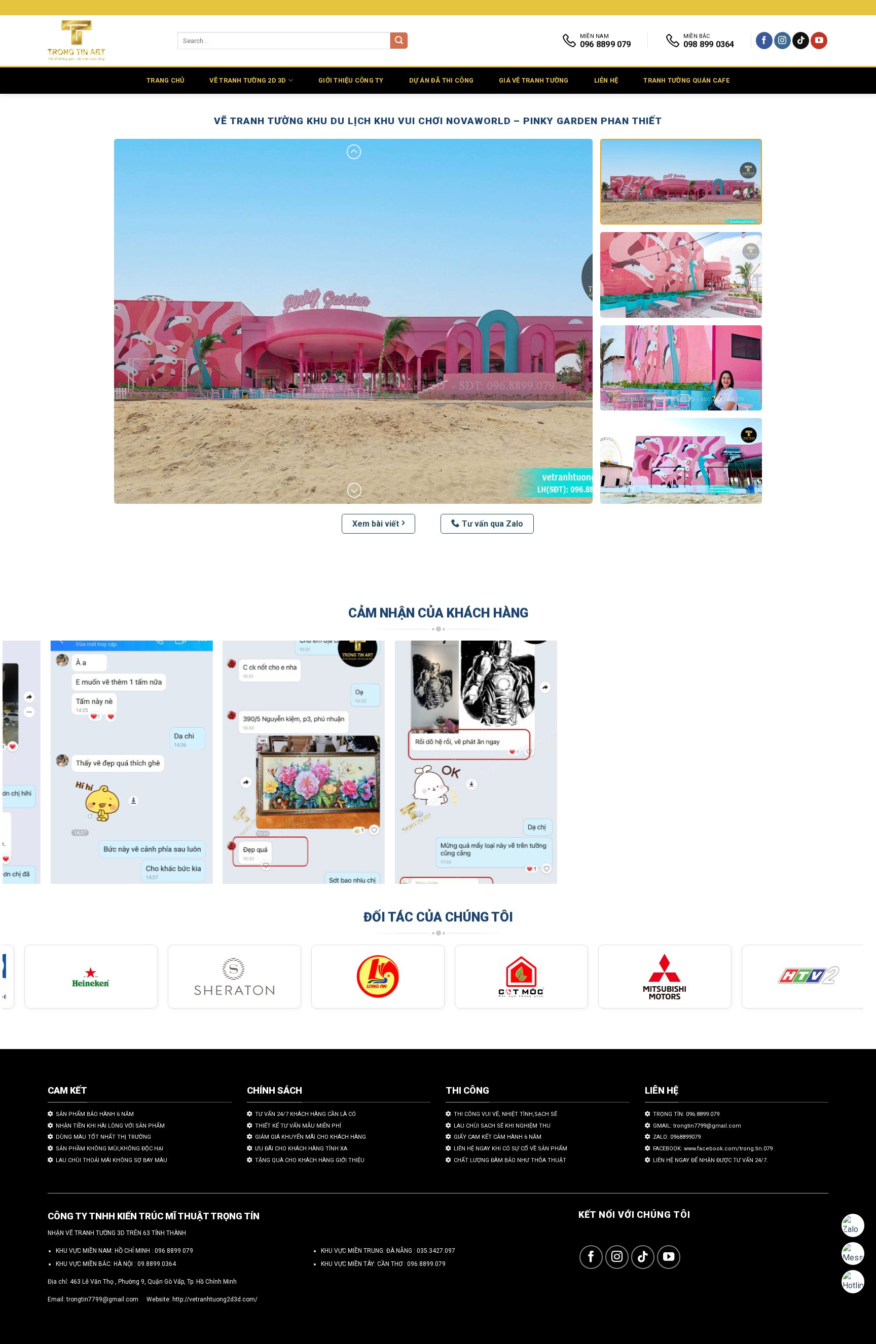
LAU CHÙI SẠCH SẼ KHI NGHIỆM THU (502, 1126)
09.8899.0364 (156, 1263)
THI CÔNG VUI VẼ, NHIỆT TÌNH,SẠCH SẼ (505, 1114)
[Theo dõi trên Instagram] (782, 40)
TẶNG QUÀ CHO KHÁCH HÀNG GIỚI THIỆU (309, 1160)
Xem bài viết (375, 524)
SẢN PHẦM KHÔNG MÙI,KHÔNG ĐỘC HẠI (109, 1148)
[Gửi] (399, 40)
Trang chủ (165, 80)
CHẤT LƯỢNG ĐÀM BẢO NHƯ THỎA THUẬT (510, 1160)
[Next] (833, 766)
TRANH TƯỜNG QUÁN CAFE (686, 80)
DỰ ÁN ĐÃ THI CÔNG (441, 80)
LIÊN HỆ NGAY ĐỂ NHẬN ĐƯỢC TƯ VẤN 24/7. (710, 1160)
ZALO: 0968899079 (677, 1137)
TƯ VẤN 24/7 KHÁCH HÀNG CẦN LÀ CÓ (305, 1114)
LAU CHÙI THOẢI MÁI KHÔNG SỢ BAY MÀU (111, 1160)
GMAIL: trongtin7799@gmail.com (697, 1126)
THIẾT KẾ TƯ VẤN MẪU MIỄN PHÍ (298, 1126)
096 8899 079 (174, 1250)
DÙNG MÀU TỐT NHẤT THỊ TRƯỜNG (103, 1137)
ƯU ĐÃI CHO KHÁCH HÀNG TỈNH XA (301, 1148)
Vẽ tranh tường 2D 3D (247, 80)
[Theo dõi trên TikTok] (800, 40)
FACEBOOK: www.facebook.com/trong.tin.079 (713, 1148)
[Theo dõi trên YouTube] (819, 40)
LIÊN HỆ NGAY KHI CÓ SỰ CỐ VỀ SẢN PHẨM (510, 1148)
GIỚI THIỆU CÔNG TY (351, 80)
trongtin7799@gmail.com (102, 1299)
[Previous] (32, 766)
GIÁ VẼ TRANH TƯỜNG (534, 80)
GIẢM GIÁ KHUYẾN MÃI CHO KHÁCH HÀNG (310, 1137)
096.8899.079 (426, 1263)
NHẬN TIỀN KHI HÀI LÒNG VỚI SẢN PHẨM (110, 1126)
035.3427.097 (436, 1250)
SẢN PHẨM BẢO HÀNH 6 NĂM (95, 1114)
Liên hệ (606, 80)
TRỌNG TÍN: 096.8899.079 (686, 1114)
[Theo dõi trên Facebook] (764, 40)
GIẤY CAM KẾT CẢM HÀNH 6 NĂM (497, 1137)
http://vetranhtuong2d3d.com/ (215, 1299)
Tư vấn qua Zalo (492, 524)
